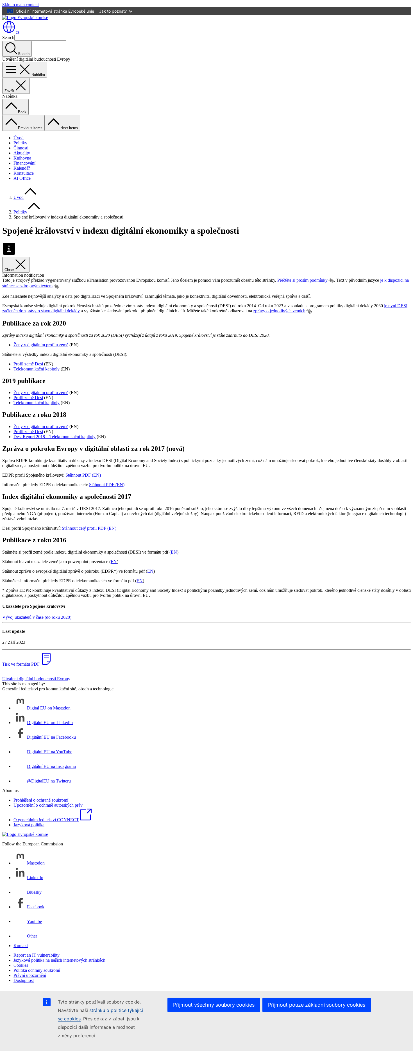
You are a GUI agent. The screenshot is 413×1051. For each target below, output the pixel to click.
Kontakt (20, 945)
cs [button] (17, 32)
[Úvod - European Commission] (25, 17)
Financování (24, 163)
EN (174, 552)
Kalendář (21, 168)
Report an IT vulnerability (36, 955)
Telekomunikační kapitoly (36, 369)
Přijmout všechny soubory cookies (214, 1005)
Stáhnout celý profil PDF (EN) (89, 528)
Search (8, 37)
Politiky (20, 142)
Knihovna (22, 158)
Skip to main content (20, 4)
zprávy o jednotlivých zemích (279, 310)
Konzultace (23, 173)
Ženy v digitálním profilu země (40, 344)
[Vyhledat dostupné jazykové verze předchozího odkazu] (331, 280)
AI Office (22, 178)
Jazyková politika (28, 824)
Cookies (20, 965)
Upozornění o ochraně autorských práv (48, 805)
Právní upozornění (29, 975)
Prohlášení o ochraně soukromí (40, 800)
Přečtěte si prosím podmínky (302, 280)
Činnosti (20, 147)
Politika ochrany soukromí (36, 970)
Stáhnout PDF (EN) (83, 475)
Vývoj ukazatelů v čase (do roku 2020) (36, 617)
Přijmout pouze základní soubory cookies (316, 1005)
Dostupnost (23, 980)
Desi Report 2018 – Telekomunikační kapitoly (54, 436)
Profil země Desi (28, 363)
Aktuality (21, 153)
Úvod (18, 137)
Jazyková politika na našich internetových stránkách (59, 960)
